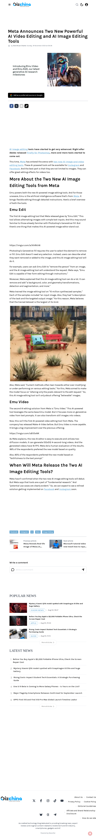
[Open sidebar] (9, 4)
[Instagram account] (48, 800)
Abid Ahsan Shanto (19, 46)
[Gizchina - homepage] (21, 4)
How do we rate (89, 818)
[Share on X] (16, 106)
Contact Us (91, 797)
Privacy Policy (74, 801)
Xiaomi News (37, 610)
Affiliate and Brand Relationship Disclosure (80, 812)
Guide (33, 636)
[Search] (77, 4)
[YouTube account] (62, 800)
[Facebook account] (41, 800)
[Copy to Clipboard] (26, 106)
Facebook (15, 168)
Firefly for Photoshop (38, 152)
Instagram (74, 165)
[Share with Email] (22, 106)
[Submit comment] (83, 570)
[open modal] (86, 4)
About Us (78, 797)
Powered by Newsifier (48, 833)
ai (32, 532)
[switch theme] (82, 4)
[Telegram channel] (55, 814)
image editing (20, 149)
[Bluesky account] (41, 814)
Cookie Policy (90, 801)
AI (11, 149)
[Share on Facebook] (12, 106)
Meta (23, 161)
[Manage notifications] (90, 834)
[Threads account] (48, 814)
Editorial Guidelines (87, 806)
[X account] (34, 800)
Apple (33, 623)
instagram (24, 532)
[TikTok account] (55, 800)
